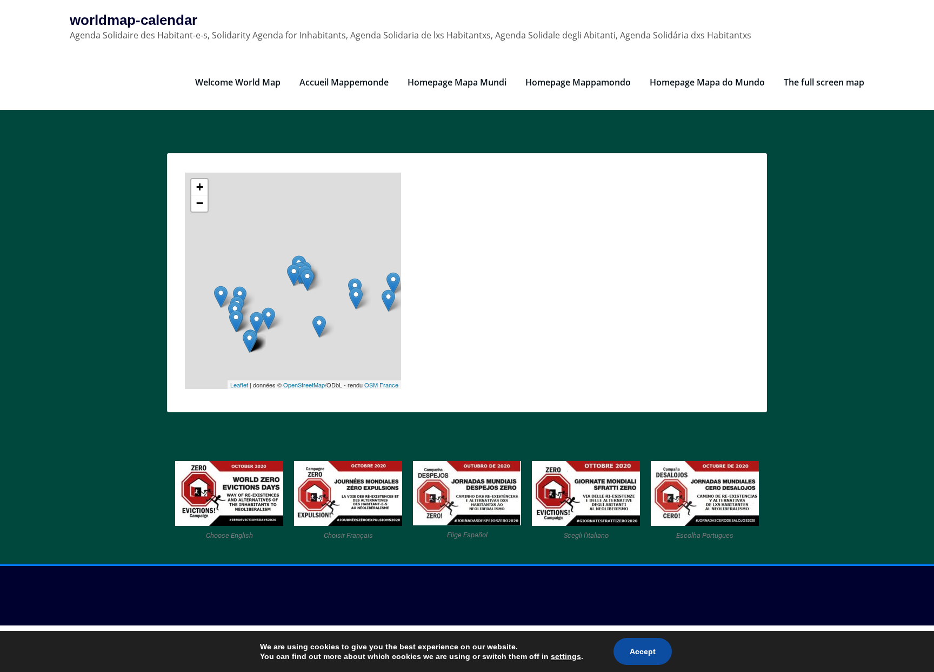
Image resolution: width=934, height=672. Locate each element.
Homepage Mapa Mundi (457, 82)
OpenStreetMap (304, 384)
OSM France (381, 384)
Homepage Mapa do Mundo (707, 82)
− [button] (199, 203)
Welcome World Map (238, 82)
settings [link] (566, 656)
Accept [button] (643, 651)
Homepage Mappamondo (578, 82)
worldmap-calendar (133, 20)
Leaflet (239, 384)
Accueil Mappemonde (344, 82)
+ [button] (199, 187)
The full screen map (824, 82)
